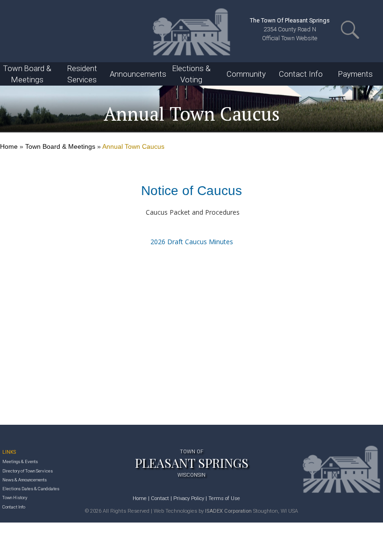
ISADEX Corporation (228, 511)
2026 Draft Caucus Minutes (191, 241)
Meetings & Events (20, 461)
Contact (160, 498)
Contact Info (13, 506)
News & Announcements (24, 479)
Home (9, 146)
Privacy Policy (188, 498)
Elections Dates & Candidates (30, 488)
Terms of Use (224, 498)
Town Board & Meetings (60, 146)
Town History (14, 497)
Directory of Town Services (27, 470)
